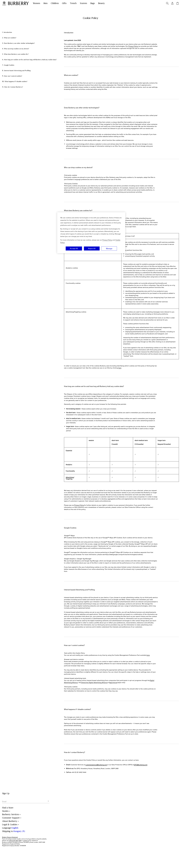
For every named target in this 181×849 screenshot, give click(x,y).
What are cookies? (10, 38)
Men (45, 3)
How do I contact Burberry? (13, 87)
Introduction (8, 32)
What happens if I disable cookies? (16, 81)
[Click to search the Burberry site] (167, 3)
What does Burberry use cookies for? (16, 54)
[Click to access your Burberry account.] (172, 3)
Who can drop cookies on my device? (16, 49)
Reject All (91, 248)
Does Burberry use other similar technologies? (19, 43)
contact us (26, 841)
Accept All (74, 248)
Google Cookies (9, 65)
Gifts (64, 3)
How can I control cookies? (13, 76)
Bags (92, 3)
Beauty (101, 3)
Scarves (83, 3)
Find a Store (7, 808)
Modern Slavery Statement (10, 837)
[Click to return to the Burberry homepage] (18, 3)
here (119, 368)
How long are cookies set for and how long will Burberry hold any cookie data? (30, 60)
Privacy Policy (133, 46)
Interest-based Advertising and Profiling (17, 70)
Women (36, 3)
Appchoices (113, 682)
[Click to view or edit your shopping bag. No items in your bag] (177, 3)
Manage (109, 248)
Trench (73, 3)
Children (55, 3)
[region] (91, 232)
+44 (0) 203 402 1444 (15, 841)
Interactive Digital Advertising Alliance (94, 682)
